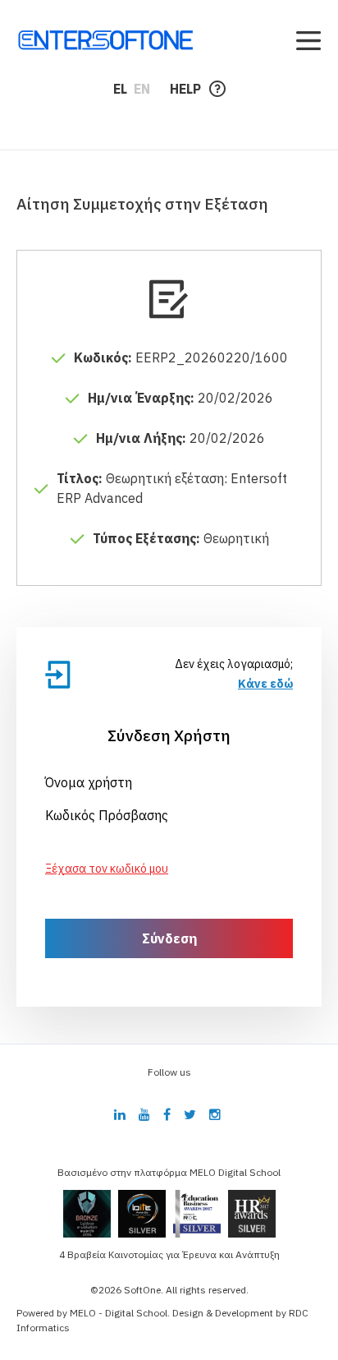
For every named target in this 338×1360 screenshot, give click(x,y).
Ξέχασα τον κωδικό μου (106, 868)
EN (142, 89)
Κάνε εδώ (265, 683)
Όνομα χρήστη (88, 782)
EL (120, 89)
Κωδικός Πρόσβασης (106, 815)
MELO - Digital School (118, 1313)
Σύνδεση (169, 938)
